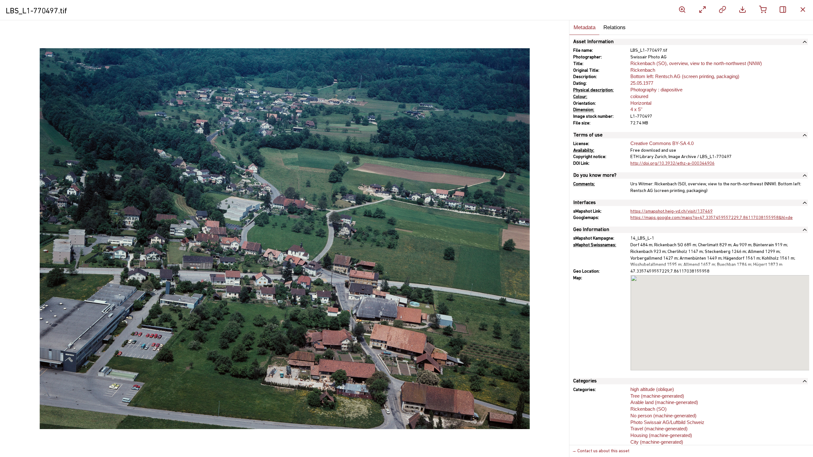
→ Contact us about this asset (600, 451)
